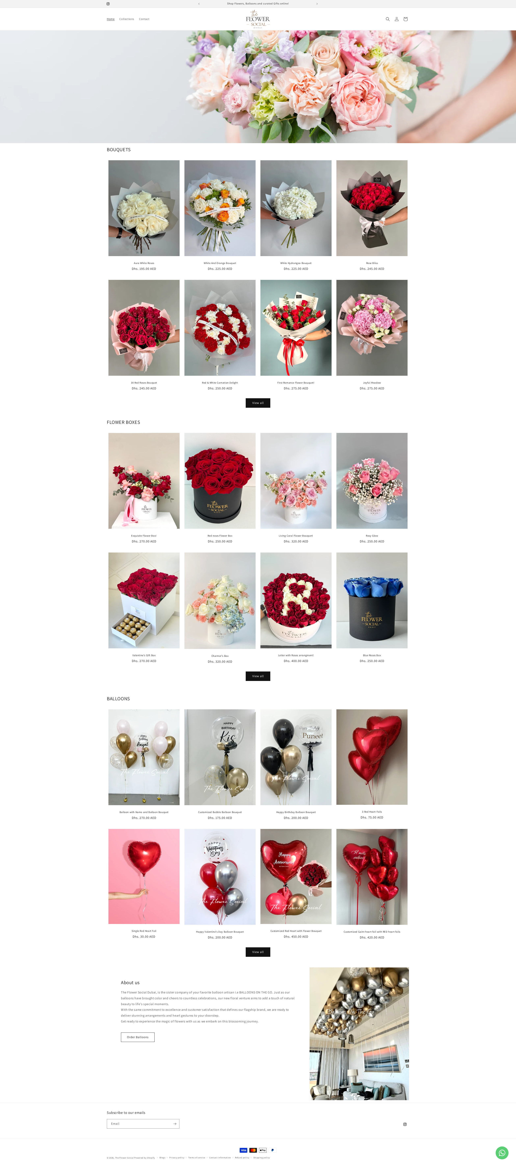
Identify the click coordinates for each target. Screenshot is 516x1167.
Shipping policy (261, 1157)
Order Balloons (138, 1037)
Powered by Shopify (144, 1157)
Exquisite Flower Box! (144, 535)
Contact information (220, 1157)
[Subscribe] (174, 1124)
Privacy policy (176, 1157)
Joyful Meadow (372, 382)
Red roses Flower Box (220, 535)
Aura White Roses (144, 263)
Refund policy (242, 1157)
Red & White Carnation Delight (220, 382)
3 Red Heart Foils (372, 811)
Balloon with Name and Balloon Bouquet (144, 812)
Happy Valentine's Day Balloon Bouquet (220, 931)
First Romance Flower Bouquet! (295, 382)
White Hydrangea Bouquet (296, 263)
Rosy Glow (372, 535)
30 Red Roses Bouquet (144, 382)
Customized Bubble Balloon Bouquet (220, 812)
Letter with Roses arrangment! (296, 655)
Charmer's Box (220, 656)
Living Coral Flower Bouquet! (296, 535)
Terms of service (196, 1157)
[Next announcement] (317, 4)
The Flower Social (124, 1157)
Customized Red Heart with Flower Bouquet (296, 931)
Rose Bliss (372, 263)
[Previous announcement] (199, 4)
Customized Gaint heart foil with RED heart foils (372, 931)
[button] (387, 19)
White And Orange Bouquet (220, 263)
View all (258, 403)
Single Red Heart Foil (144, 931)
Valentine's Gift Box (144, 655)
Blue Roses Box (372, 655)
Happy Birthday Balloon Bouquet (296, 812)
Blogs (162, 1157)
